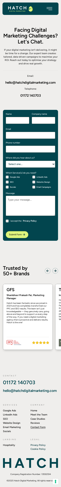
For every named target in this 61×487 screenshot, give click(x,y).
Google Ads (9, 410)
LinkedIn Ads (10, 414)
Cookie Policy (38, 448)
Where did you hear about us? (20, 157)
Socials (7, 431)
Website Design (11, 422)
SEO (5, 418)
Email (8, 129)
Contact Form (38, 427)
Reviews (35, 422)
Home (33, 410)
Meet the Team (38, 414)
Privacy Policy (30, 221)
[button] (49, 8)
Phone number (13, 142)
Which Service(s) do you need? (21, 173)
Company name (39, 114)
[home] (20, 9)
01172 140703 (30, 95)
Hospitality (9, 445)
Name (9, 114)
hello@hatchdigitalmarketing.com (30, 82)
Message (10, 193)
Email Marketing (12, 427)
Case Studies (37, 418)
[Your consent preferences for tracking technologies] (55, 481)
